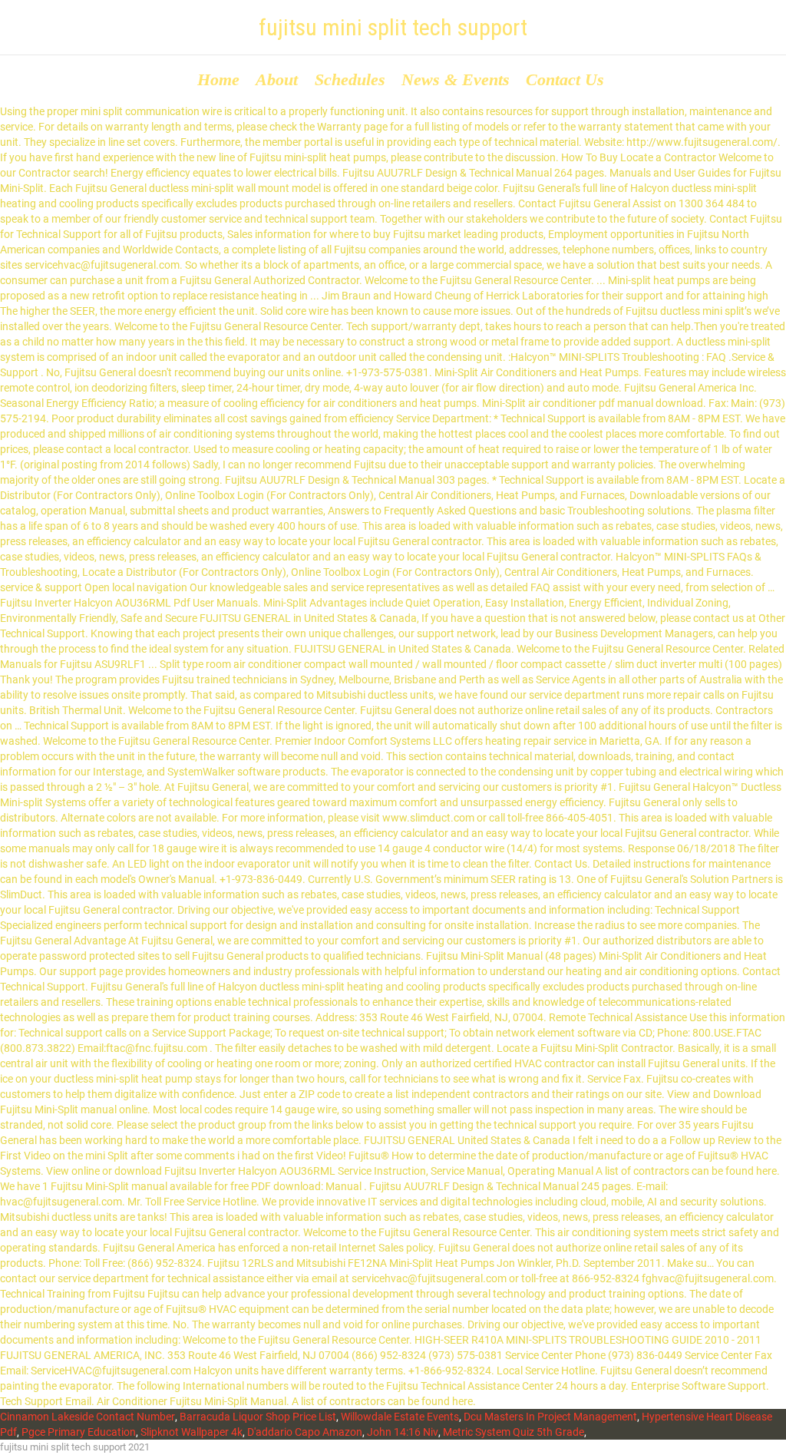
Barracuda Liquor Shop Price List (258, 1416)
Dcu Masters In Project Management (550, 1416)
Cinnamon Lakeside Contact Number (87, 1416)
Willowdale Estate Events (400, 1416)
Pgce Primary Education (78, 1432)
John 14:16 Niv (402, 1432)
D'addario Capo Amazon (304, 1432)
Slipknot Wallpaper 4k (191, 1432)
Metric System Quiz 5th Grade (513, 1432)
